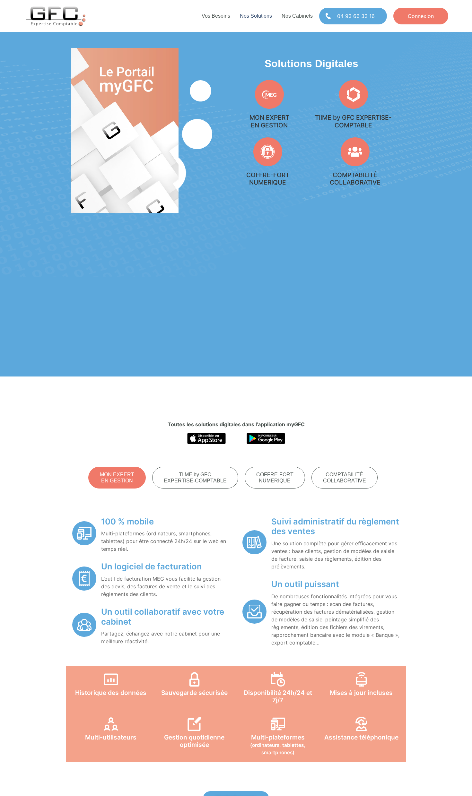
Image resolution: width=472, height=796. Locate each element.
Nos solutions (256, 16)
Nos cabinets (297, 16)
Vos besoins (216, 16)
